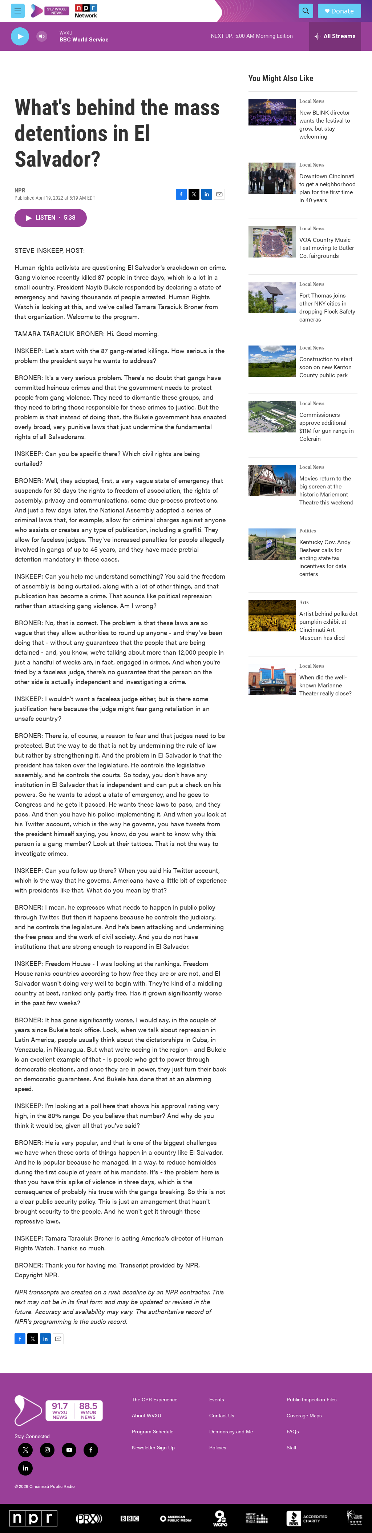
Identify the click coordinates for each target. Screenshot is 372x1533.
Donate (342, 11)
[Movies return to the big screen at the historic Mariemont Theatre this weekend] (272, 480)
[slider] (53, 36)
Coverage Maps (304, 1415)
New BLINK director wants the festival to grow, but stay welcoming (324, 124)
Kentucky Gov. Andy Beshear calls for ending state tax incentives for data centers (325, 558)
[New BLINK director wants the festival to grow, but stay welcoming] (272, 112)
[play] (20, 36)
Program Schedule (152, 1431)
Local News (311, 101)
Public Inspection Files (312, 1399)
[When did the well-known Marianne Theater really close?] (272, 679)
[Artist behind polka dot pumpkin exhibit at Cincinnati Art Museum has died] (272, 615)
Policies (217, 1447)
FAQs (293, 1431)
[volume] (42, 36)
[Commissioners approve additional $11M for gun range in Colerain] (272, 416)
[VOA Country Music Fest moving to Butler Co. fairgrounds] (272, 242)
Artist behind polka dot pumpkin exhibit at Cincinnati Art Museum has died (328, 625)
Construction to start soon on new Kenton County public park (325, 367)
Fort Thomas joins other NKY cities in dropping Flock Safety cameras (327, 307)
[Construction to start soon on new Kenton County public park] (272, 361)
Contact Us (221, 1415)
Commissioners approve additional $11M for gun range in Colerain (326, 426)
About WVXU (146, 1415)
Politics (307, 531)
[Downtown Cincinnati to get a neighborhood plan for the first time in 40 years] (272, 178)
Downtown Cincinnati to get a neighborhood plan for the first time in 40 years (327, 188)
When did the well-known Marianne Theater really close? (325, 685)
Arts (304, 603)
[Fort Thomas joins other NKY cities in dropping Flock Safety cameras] (272, 297)
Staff (291, 1447)
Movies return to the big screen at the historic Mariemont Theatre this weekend (326, 490)
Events (216, 1399)
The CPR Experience (154, 1399)
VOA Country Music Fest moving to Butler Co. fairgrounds (326, 247)
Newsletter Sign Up (153, 1447)
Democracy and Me (231, 1431)
